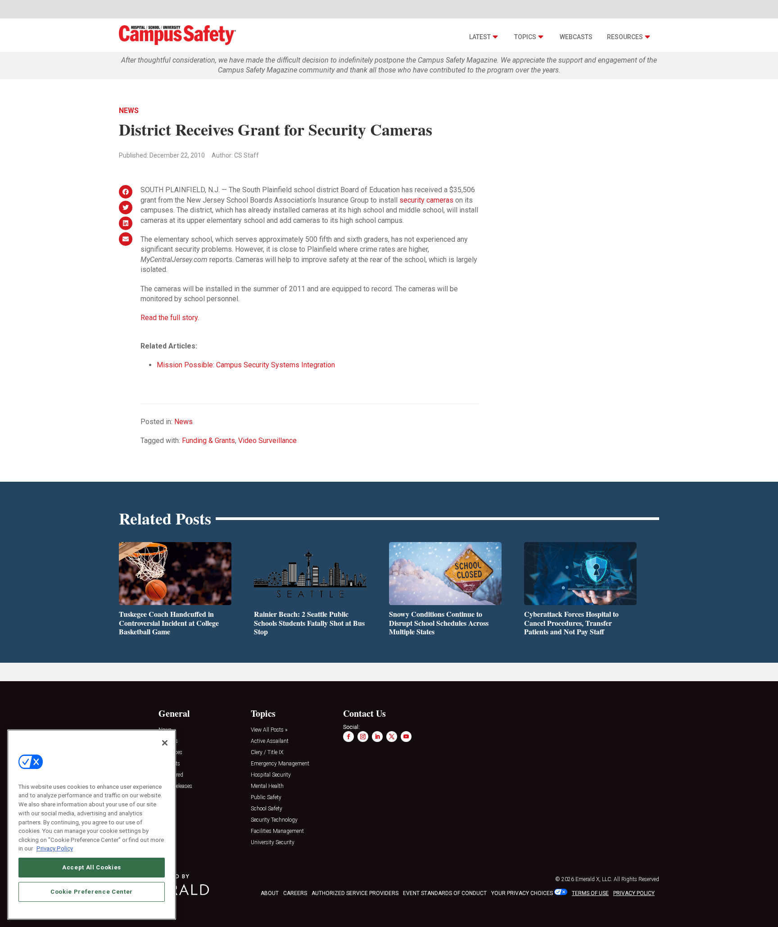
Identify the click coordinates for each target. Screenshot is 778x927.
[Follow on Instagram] (362, 736)
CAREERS (295, 893)
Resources (625, 37)
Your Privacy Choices (522, 893)
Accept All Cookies (91, 867)
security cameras (427, 200)
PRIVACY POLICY (634, 893)
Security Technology (274, 820)
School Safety (266, 809)
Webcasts (576, 37)
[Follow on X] (391, 736)
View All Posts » (269, 730)
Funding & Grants (208, 440)
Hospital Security (271, 775)
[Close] (165, 743)
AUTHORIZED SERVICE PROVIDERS (355, 893)
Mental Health (267, 786)
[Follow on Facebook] (348, 736)
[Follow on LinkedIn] (377, 736)
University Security (272, 843)
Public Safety (266, 797)
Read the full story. (169, 317)
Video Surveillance (267, 440)
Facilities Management (277, 831)
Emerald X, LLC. (593, 879)
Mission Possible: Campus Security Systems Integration (246, 365)
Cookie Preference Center (91, 891)
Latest (480, 37)
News (129, 110)
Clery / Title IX (267, 752)
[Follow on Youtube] (406, 736)
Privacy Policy (54, 848)
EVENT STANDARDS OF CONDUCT (445, 893)
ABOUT (270, 893)
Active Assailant (270, 741)
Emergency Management (280, 764)
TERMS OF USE (590, 893)
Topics (525, 37)
